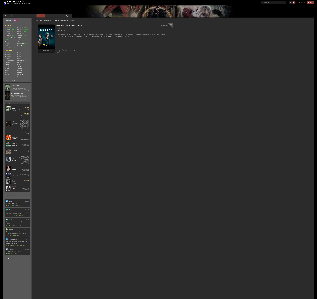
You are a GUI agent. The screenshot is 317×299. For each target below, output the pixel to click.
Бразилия (7, 58)
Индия (6, 72)
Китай (19, 54)
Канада (19, 52)
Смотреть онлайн (46, 50)
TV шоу (20, 39)
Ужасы (20, 41)
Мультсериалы (58, 16)
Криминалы (10, 47)
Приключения (22, 29)
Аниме (49, 16)
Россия (7, 52)
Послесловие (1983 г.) (14, 235)
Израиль (7, 70)
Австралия (8, 54)
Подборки (24, 16)
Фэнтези (21, 45)
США (18, 64)
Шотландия (20, 74)
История (9, 43)
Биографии (9, 29)
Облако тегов (64, 20)
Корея (19, 56)
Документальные (10, 38)
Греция (7, 64)
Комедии (9, 45)
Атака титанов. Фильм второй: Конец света (18, 245)
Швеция (19, 72)
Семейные (21, 31)
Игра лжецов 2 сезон (14, 205)
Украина (19, 68)
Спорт (20, 33)
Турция (19, 66)
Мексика (19, 58)
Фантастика (22, 43)
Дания (7, 66)
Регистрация (301, 2)
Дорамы (68, 16)
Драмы (8, 41)
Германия (7, 62)
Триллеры (21, 35)
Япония (19, 76)
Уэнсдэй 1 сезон (13, 254)
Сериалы (40, 16)
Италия (7, 74)
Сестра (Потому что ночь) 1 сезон (69, 25)
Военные (9, 33)
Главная (7, 16)
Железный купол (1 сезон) (15, 215)
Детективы (10, 35)
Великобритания (9, 60)
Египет (7, 68)
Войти (310, 2)
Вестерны (9, 31)
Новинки (15, 16)
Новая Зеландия (21, 60)
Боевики (9, 27)
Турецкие (21, 37)
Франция (19, 70)
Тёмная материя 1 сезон (15, 225)
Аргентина (8, 56)
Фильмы (32, 16)
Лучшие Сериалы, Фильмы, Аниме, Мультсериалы (47, 20)
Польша (19, 62)
